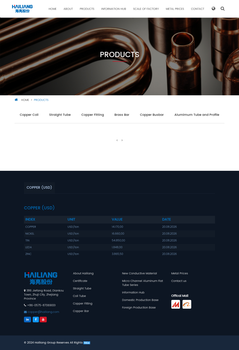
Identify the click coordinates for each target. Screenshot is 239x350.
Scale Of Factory (146, 9)
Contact (197, 9)
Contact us (178, 281)
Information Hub (113, 9)
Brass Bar (121, 115)
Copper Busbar (152, 115)
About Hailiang (83, 274)
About (68, 9)
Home (53, 9)
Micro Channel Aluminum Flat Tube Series (142, 283)
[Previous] (117, 140)
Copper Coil (29, 115)
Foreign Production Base (139, 308)
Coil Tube (79, 296)
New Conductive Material (139, 274)
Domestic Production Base (140, 300)
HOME (25, 100)
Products (87, 9)
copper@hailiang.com (43, 312)
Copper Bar (81, 311)
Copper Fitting (92, 115)
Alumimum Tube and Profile (196, 115)
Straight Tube (60, 115)
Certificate (80, 281)
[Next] (122, 140)
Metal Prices (175, 9)
